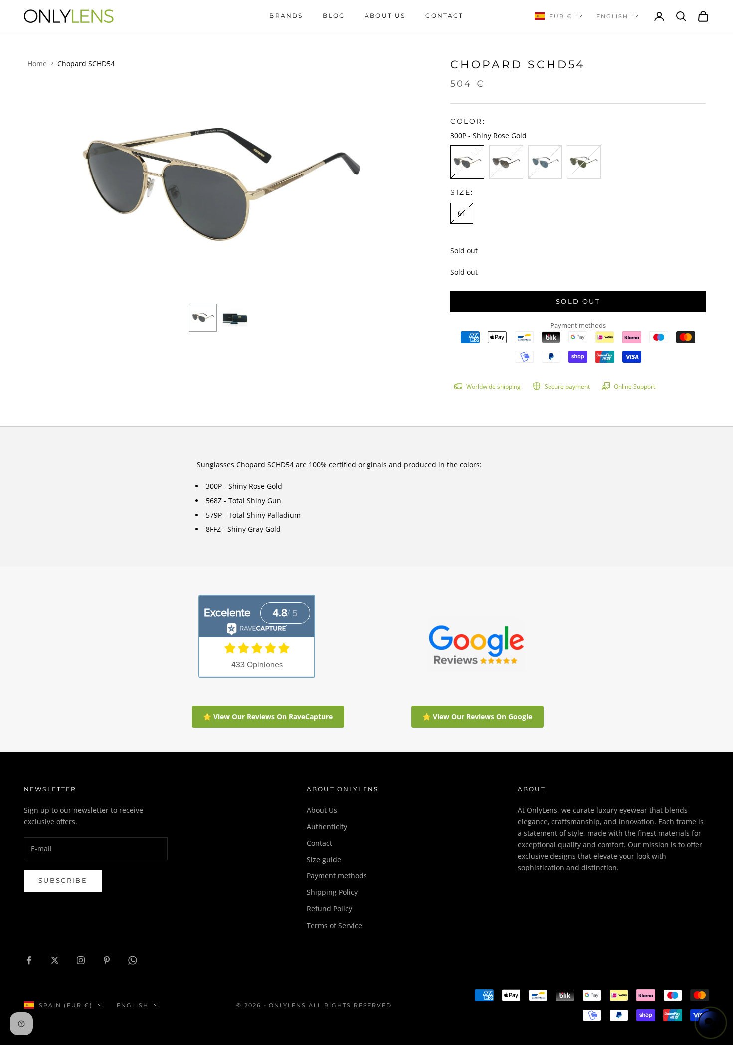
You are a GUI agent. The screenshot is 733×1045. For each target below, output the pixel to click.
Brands (286, 15)
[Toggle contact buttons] (710, 1022)
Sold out (578, 301)
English (612, 16)
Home (37, 63)
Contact (444, 15)
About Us (322, 810)
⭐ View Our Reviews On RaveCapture (268, 716)
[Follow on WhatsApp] (133, 960)
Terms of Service (334, 925)
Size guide (324, 859)
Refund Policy (329, 908)
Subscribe (62, 880)
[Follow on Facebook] (29, 960)
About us (385, 15)
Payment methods (337, 875)
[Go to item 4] (235, 318)
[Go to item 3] (203, 318)
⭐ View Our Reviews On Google (477, 716)
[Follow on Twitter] (55, 960)
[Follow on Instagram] (81, 960)
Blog (334, 15)
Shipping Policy (332, 892)
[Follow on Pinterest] (107, 960)
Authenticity (327, 826)
